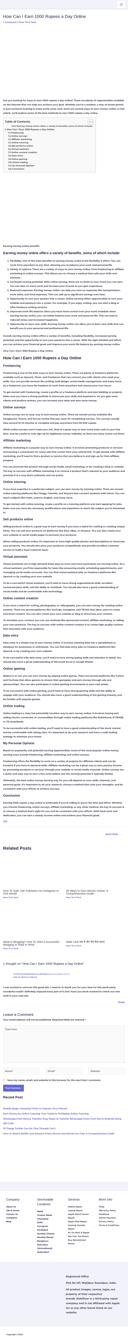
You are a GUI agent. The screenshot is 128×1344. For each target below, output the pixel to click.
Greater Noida (44, 1215)
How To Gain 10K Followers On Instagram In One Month (31, 892)
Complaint (11, 1218)
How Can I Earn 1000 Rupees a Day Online (30, 129)
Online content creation (24, 152)
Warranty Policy (107, 1210)
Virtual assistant (20, 149)
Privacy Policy (106, 1221)
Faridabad (42, 1230)
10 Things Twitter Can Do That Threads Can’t (29, 1128)
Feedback (104, 1214)
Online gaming (19, 159)
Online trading (20, 162)
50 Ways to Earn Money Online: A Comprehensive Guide (87, 892)
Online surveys (19, 136)
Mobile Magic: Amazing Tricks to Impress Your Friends (35, 1108)
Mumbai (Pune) (45, 1237)
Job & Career (13, 1210)
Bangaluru (42, 1241)
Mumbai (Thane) (45, 1233)
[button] (89, 122)
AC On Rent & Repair (79, 1232)
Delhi (40, 1222)
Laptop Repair (75, 1210)
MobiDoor (82, 1298)
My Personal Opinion (23, 165)
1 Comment (10, 22)
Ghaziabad (42, 1219)
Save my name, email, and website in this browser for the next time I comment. (54, 1080)
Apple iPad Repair (77, 1221)
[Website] (107, 1071)
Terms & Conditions (109, 1225)
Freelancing (17, 132)
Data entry (17, 155)
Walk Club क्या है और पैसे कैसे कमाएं (85, 941)
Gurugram (42, 1226)
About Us (11, 1207)
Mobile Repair (75, 1207)
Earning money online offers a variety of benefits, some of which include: (55, 126)
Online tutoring (20, 142)
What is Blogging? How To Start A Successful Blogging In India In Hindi (31, 943)
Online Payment (107, 1218)
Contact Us (12, 1214)
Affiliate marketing (21, 139)
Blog (8, 1221)
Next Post (113, 834)
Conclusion (18, 169)
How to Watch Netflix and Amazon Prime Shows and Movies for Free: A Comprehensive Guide (58, 1133)
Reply (121, 1002)
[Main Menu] (121, 4)
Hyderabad (43, 1252)
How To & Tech (27, 22)
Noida (40, 1211)
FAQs (101, 1207)
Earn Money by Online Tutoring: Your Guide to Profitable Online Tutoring (46, 1113)
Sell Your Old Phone (78, 1236)
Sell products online (22, 146)
